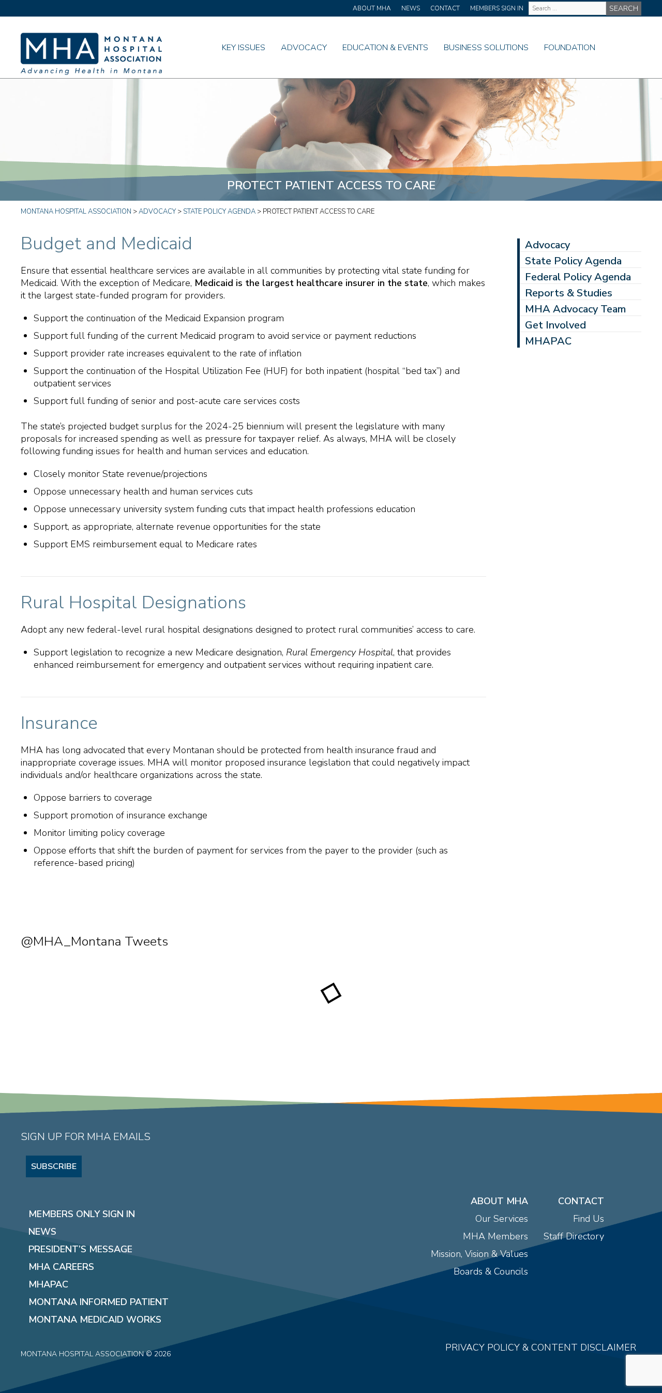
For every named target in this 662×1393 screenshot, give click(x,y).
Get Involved (555, 325)
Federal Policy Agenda (578, 277)
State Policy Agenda (573, 260)
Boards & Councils (491, 1271)
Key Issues (243, 47)
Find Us (588, 1218)
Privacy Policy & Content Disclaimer (540, 1347)
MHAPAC (548, 341)
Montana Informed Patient (98, 1302)
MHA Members (495, 1236)
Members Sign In (496, 8)
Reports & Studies (568, 293)
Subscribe (54, 1166)
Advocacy (304, 47)
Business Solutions (486, 47)
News (410, 8)
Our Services (501, 1218)
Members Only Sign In (81, 1214)
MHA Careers (61, 1267)
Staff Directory (574, 1236)
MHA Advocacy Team (575, 309)
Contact (445, 8)
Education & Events (385, 47)
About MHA (372, 8)
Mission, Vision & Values (479, 1254)
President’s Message (80, 1249)
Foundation (569, 47)
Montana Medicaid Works (94, 1319)
